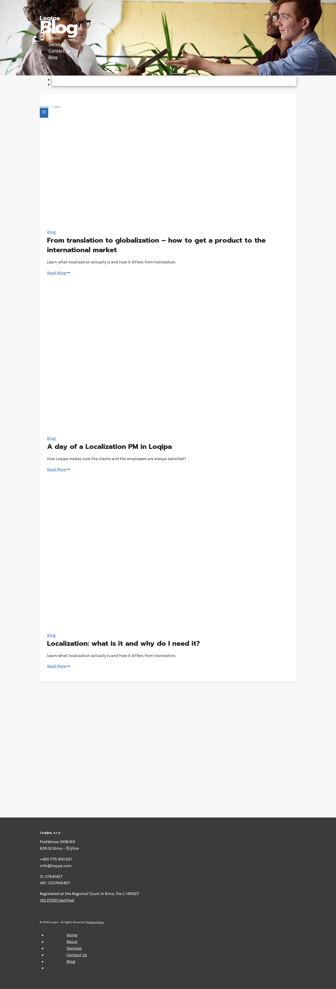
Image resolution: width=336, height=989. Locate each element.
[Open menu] (44, 113)
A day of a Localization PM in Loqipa (109, 446)
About (54, 37)
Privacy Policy (95, 922)
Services (56, 44)
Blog (53, 57)
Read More (58, 272)
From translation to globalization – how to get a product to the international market (156, 245)
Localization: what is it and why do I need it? (123, 643)
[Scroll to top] (325, 980)
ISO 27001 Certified (57, 900)
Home (54, 31)
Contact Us (59, 51)
